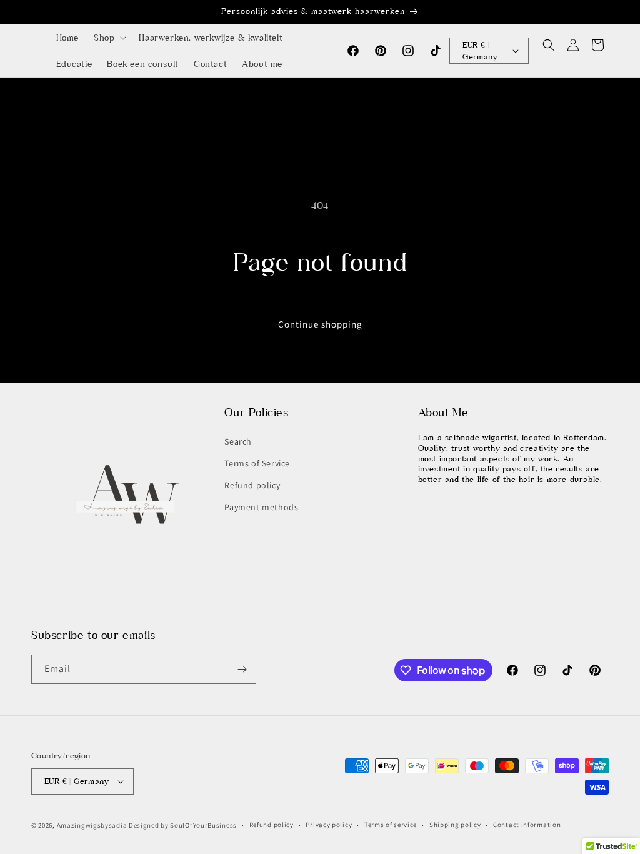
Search (238, 441)
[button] (108, 37)
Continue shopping (320, 324)
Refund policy (252, 485)
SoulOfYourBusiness (203, 825)
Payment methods (261, 507)
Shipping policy (455, 824)
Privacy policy (329, 824)
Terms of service (390, 824)
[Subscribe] (242, 669)
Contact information (527, 824)
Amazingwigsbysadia (92, 825)
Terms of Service (257, 463)
